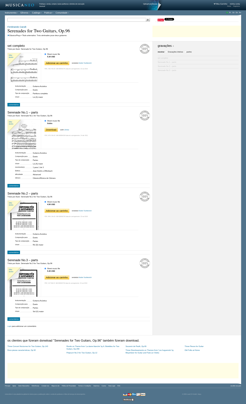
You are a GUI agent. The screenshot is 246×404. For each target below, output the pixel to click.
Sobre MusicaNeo (23, 386)
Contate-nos (45, 386)
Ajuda (14, 386)
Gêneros (24, 13)
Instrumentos (11, 13)
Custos (104, 386)
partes (189, 52)
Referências (35, 386)
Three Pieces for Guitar (194, 346)
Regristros (236, 6)
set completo (163, 58)
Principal (7, 386)
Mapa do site (55, 386)
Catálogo (36, 13)
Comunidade (61, 13)
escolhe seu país (235, 386)
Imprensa (96, 386)
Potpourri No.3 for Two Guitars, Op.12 (81, 353)
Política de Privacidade (69, 386)
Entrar (229, 6)
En (233, 12)
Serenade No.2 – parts (167, 66)
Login (9, 326)
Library (66, 130)
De (237, 12)
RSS (118, 386)
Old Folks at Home (192, 350)
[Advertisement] (197, 31)
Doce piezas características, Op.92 (21, 350)
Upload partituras (150, 4)
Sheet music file (53, 54)
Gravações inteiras (175, 52)
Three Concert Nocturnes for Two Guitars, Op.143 (27, 346)
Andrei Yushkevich (85, 63)
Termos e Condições (84, 386)
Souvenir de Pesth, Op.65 (136, 346)
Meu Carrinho (222, 4)
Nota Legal (111, 386)
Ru (240, 12)
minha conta (235, 4)
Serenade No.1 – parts (167, 62)
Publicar (48, 13)
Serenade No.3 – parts (167, 70)
